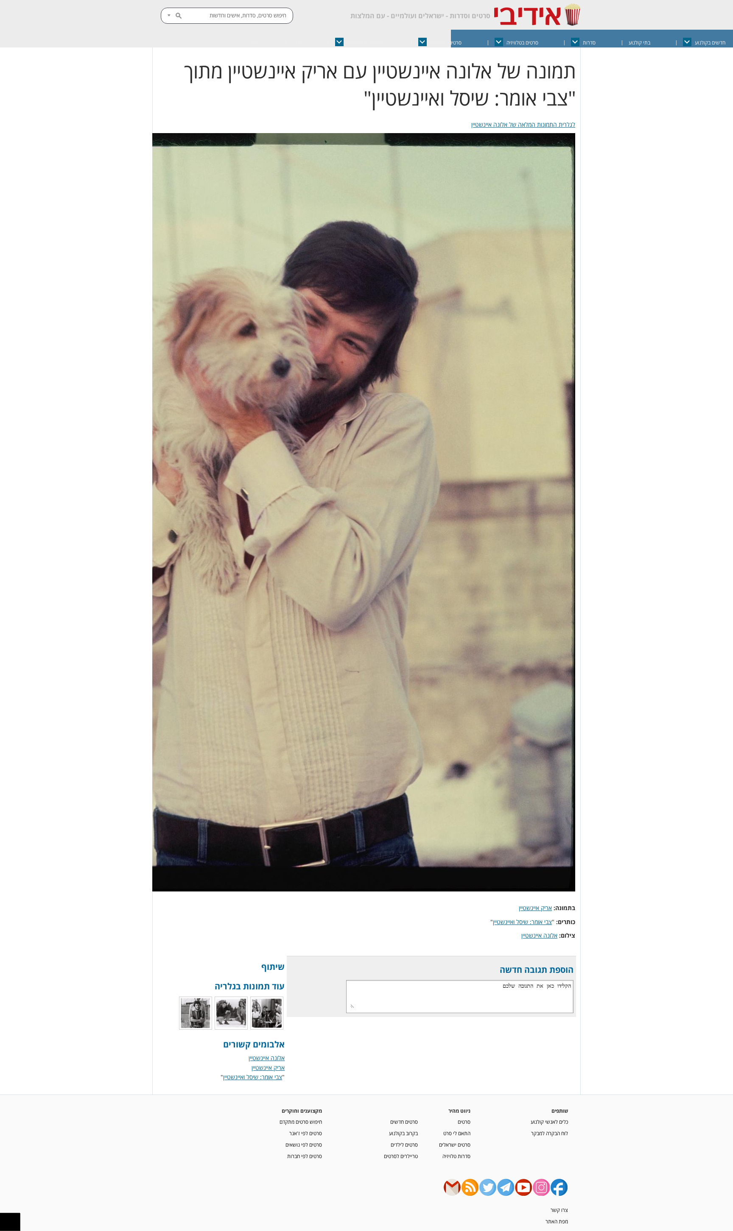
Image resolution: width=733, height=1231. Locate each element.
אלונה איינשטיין (539, 935)
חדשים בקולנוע (710, 42)
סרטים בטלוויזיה (522, 42)
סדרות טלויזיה (456, 1156)
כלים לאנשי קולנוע (549, 1121)
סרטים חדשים (404, 1121)
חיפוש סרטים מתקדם (301, 1121)
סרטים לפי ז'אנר (305, 1133)
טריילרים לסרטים (401, 1156)
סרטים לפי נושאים (303, 1144)
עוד (254, 42)
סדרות (589, 42)
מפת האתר (557, 1221)
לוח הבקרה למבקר (549, 1133)
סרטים (464, 1121)
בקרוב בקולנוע (403, 1133)
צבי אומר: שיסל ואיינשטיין (522, 922)
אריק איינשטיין (535, 908)
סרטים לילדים (404, 1144)
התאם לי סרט (456, 1133)
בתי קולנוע (639, 42)
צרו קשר (559, 1209)
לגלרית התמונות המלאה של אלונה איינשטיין (523, 124)
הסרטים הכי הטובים (366, 42)
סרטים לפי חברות (304, 1156)
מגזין (297, 42)
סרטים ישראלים (446, 42)
